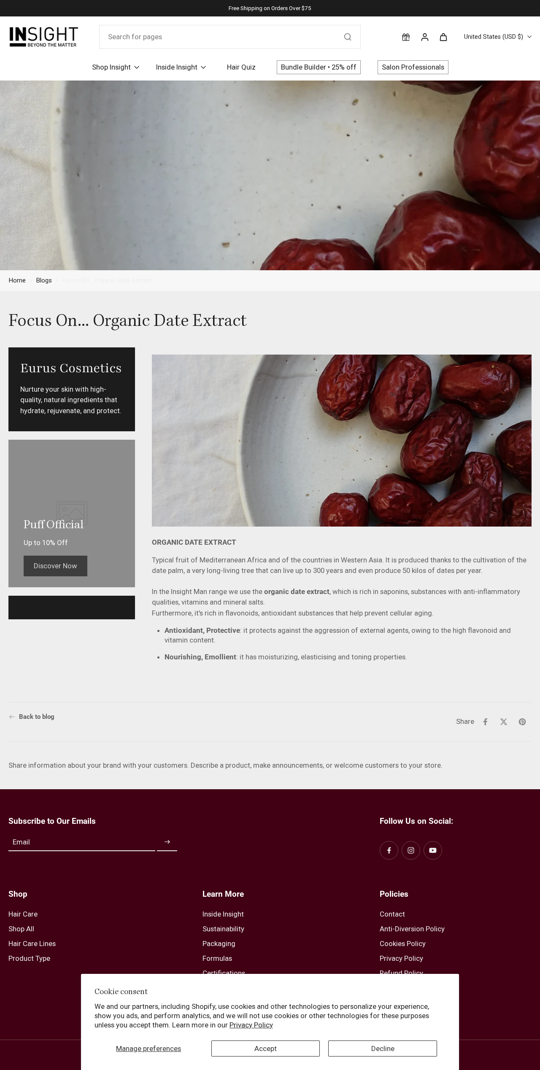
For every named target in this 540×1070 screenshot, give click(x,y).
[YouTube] (433, 850)
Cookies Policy (403, 943)
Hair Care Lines (32, 943)
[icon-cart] (443, 36)
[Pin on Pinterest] (522, 721)
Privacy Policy (251, 1025)
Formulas (217, 958)
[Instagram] (411, 850)
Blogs (44, 280)
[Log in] (424, 36)
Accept (265, 1048)
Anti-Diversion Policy (412, 929)
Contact (392, 914)
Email (21, 842)
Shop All (21, 929)
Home (17, 280)
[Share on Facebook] (485, 721)
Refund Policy (401, 973)
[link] (55, 565)
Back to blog (36, 717)
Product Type (29, 958)
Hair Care (23, 914)
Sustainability (223, 929)
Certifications (223, 973)
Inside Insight (223, 914)
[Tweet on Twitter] (503, 721)
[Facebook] (389, 850)
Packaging (218, 943)
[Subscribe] (167, 842)
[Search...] (348, 37)
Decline (382, 1048)
